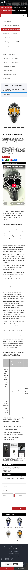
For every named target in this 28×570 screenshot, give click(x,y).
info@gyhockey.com (14, 553)
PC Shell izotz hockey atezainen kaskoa (12, 85)
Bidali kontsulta (6, 156)
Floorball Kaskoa (7, 94)
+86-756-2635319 (14, 549)
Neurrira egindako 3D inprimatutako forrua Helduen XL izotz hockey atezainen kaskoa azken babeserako (20, 527)
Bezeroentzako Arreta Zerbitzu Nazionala (15, 546)
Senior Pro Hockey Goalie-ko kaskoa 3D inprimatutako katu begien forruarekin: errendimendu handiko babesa (9, 527)
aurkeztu (19, 508)
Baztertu (8, 564)
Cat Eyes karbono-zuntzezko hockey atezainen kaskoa (20, 540)
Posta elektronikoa (15, 551)
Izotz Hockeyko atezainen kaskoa (19, 7)
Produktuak (8, 7)
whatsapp (7, 568)
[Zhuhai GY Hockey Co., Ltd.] (4, 2)
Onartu (15, 564)
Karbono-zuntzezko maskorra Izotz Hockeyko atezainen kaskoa (14, 90)
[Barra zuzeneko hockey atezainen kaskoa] (14, 112)
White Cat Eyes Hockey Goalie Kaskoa (9, 540)
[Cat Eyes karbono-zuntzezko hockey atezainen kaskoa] (19, 534)
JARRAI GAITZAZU (14, 556)
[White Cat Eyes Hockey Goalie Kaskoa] (8, 534)
